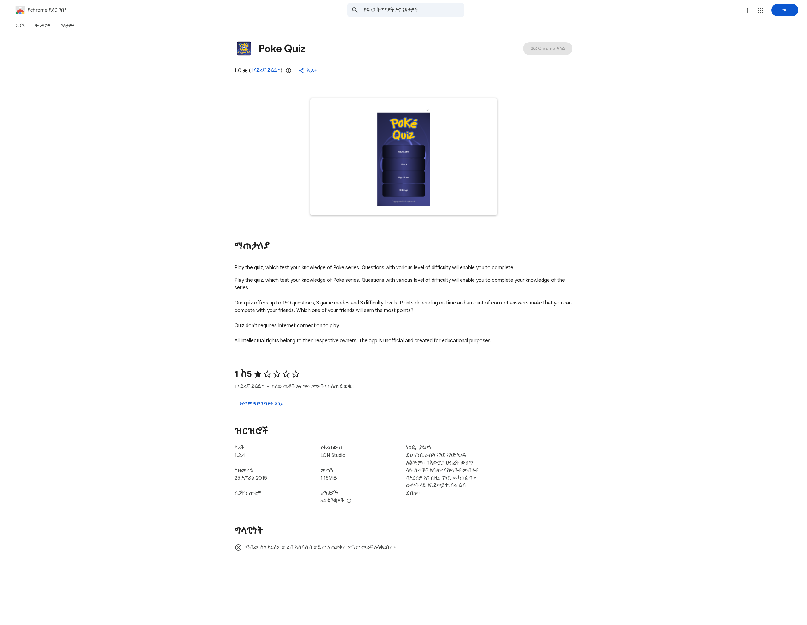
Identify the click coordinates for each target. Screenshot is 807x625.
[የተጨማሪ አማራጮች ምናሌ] (747, 10)
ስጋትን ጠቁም (248, 493)
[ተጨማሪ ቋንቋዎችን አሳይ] (349, 501)
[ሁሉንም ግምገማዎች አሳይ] (261, 403)
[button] (760, 10)
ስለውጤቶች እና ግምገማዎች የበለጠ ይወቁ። (312, 387)
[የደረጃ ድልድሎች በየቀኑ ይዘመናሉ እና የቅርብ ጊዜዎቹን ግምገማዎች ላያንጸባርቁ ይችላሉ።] (288, 70)
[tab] (20, 26)
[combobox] (414, 10)
